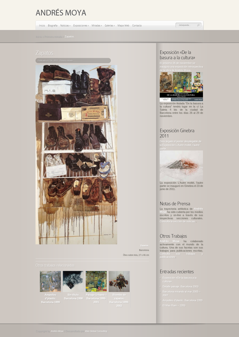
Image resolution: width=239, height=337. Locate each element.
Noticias (65, 25)
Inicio (42, 25)
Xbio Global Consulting (96, 331)
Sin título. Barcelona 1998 (73, 296)
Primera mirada (53, 36)
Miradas (97, 25)
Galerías (110, 25)
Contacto (137, 25)
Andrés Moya (57, 331)
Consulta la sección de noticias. (178, 221)
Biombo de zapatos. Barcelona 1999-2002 (119, 300)
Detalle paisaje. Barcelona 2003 (180, 286)
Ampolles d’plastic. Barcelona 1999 (182, 300)
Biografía (52, 25)
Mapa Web (123, 25)
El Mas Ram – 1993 (174, 305)
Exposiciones (81, 25)
